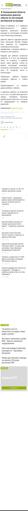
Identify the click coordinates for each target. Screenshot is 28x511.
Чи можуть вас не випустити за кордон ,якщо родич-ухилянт (13, 331)
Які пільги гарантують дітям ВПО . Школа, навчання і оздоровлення (14, 341)
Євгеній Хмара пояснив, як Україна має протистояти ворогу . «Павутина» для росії (13, 224)
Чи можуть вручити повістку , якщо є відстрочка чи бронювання (13, 213)
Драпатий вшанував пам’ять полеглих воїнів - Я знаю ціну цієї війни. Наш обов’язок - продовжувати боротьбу (13, 247)
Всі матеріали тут (14, 388)
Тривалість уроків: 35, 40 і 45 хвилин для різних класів (13, 190)
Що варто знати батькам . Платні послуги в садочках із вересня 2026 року (13, 235)
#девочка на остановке (6, 118)
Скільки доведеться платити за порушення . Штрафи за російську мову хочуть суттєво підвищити (14, 271)
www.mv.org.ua (17, 108)
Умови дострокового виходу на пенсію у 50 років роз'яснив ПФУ (14, 360)
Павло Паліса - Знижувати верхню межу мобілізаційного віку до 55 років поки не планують (13, 201)
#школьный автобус (17, 118)
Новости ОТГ (9, 378)
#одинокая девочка (9, 116)
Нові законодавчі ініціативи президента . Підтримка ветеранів (14, 350)
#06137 (2, 116)
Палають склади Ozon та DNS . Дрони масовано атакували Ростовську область (13, 259)
